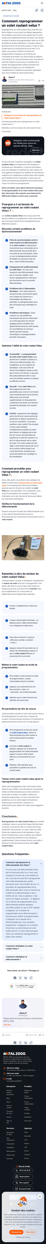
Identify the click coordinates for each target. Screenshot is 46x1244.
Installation (10, 1147)
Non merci (30, 1232)
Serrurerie (27, 1121)
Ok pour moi (16, 1232)
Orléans (27, 1154)
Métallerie (27, 1117)
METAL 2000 (6, 10)
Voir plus (7, 1024)
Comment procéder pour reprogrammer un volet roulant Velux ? (20, 123)
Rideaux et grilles (28, 1091)
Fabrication (10, 1144)
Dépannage (10, 1155)
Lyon (26, 1140)
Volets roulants (27, 1109)
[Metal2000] (11, 3)
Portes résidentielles (28, 1103)
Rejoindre (36, 150)
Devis (8, 1102)
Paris (26, 1132)
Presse (8, 1117)
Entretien (9, 1159)
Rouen (26, 1158)
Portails (27, 1113)
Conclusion (6, 131)
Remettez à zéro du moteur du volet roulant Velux (21, 128)
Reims (26, 1151)
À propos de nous (9, 1112)
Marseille (27, 1136)
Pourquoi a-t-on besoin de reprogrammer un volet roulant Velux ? (22, 116)
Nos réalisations (10, 1139)
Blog (8, 1098)
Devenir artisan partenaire (10, 1092)
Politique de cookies (23, 1237)
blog (14, 10)
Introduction (6, 112)
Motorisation (10, 1151)
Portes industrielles (28, 1097)
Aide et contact (9, 1107)
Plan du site (9, 1122)
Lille (25, 1147)
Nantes (26, 1143)
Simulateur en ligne (10, 1133)
